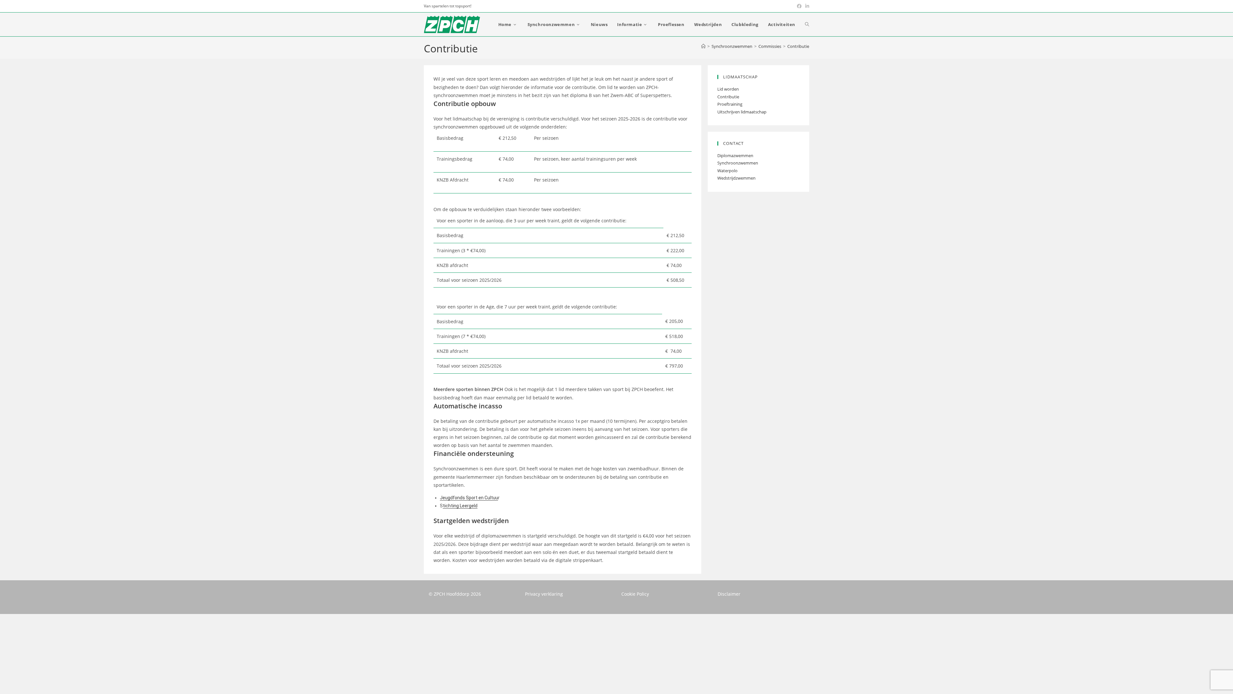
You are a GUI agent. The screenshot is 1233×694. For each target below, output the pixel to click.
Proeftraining (729, 104)
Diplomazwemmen (735, 155)
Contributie (798, 46)
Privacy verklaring (544, 594)
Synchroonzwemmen (737, 163)
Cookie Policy (635, 594)
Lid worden (728, 89)
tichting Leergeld (460, 505)
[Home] (703, 46)
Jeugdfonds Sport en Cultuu (469, 497)
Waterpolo (727, 171)
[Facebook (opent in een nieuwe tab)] (799, 6)
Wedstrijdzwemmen (736, 178)
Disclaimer (729, 594)
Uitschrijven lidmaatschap (741, 112)
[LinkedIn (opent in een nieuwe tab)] (806, 6)
